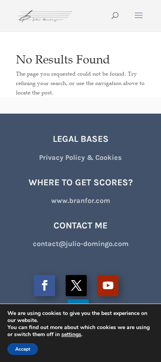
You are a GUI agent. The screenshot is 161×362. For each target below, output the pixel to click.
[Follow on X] (76, 285)
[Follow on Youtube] (107, 285)
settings (71, 334)
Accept (22, 349)
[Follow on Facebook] (44, 285)
